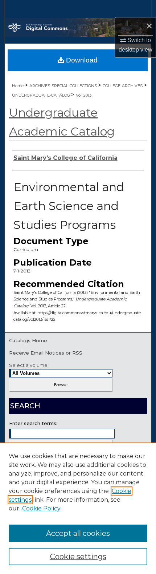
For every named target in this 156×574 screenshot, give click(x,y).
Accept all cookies (78, 533)
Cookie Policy (41, 508)
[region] (78, 508)
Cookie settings (78, 556)
